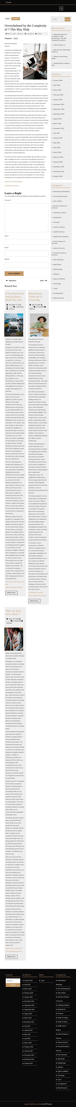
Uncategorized (58, 293)
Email (7, 247)
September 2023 (59, 114)
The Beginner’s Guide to (12, 185)
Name (7, 236)
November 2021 (58, 128)
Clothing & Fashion (59, 212)
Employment (57, 217)
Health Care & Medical (60, 236)
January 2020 (58, 162)
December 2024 (58, 104)
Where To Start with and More (37, 595)
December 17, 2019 (15, 304)
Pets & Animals (58, 259)
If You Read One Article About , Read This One (15, 296)
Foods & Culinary (59, 227)
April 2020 (56, 147)
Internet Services (59, 248)
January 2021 (58, 138)
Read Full (12, 593)
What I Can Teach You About (14, 587)
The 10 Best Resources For (14, 951)
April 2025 (56, 85)
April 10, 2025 (36, 304)
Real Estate (57, 264)
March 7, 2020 (11, 33)
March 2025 (57, 90)
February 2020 (58, 157)
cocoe (21, 33)
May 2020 (56, 142)
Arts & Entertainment (60, 196)
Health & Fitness (59, 232)
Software (56, 274)
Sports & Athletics (59, 279)
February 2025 (58, 95)
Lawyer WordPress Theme (33, 1104)
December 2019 (58, 166)
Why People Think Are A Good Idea (35, 296)
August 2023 (57, 119)
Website (7, 259)
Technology (57, 283)
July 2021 (56, 133)
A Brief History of (59, 45)
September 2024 (59, 109)
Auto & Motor (57, 201)
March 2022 (57, 123)
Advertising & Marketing (61, 191)
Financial (56, 222)
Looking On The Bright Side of (13, 181)
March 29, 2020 (13, 619)
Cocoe (8, 2)
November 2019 (58, 171)
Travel (16, 38)
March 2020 (57, 152)
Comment (8, 200)
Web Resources (58, 298)
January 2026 (58, 80)
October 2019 (58, 176)
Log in (43, 980)
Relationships (57, 269)
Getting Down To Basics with (14, 948)
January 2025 (58, 99)
